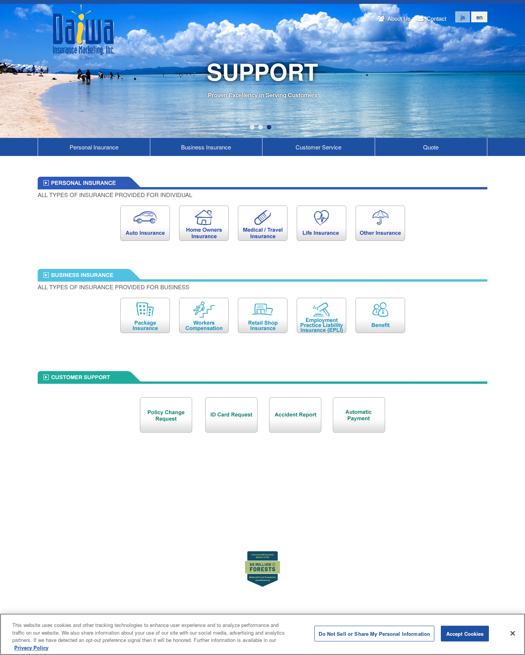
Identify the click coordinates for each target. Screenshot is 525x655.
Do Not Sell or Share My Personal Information (374, 633)
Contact (435, 18)
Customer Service (318, 147)
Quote (431, 147)
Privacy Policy (31, 647)
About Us (398, 18)
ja (462, 17)
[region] (262, 634)
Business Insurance (206, 147)
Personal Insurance (94, 147)
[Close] (512, 633)
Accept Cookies (465, 633)
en (479, 17)
